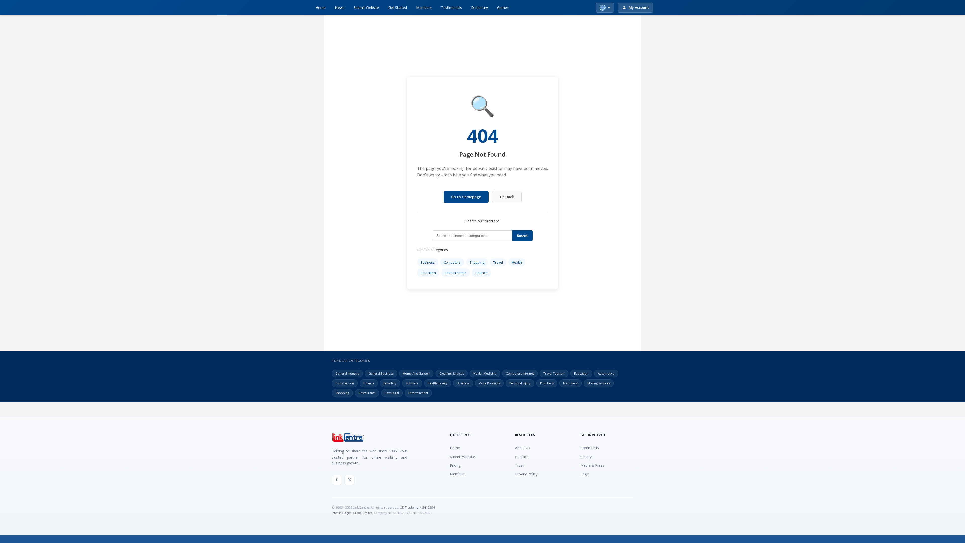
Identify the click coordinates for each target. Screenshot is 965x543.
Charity (586, 456)
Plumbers (547, 383)
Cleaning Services (451, 373)
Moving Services (598, 383)
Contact (521, 456)
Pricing (455, 465)
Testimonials (451, 7)
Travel (498, 262)
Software (412, 383)
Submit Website (366, 7)
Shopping (477, 262)
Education (428, 272)
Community (589, 447)
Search (522, 236)
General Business (381, 373)
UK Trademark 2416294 (417, 507)
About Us (522, 447)
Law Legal (392, 393)
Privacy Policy (526, 473)
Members (424, 7)
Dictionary (479, 7)
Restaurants (367, 393)
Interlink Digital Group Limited (352, 513)
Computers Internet (520, 373)
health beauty (437, 383)
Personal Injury (519, 383)
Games (503, 7)
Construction (344, 383)
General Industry (347, 373)
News (339, 7)
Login (584, 473)
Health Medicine (484, 373)
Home (321, 7)
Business (428, 262)
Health (517, 262)
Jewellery (390, 383)
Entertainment (455, 272)
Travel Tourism (554, 373)
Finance (481, 272)
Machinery (570, 383)
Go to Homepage (466, 196)
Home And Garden (416, 373)
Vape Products (489, 383)
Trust (519, 465)
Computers (452, 262)
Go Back (507, 196)
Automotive (606, 373)
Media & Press (592, 465)
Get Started (397, 7)
